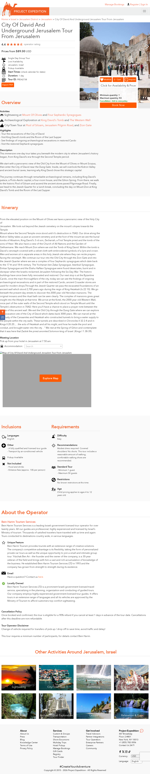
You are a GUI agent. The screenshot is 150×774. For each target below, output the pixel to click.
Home (5, 19)
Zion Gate (86, 125)
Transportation (60, 736)
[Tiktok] (129, 751)
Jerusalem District (29, 19)
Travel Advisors (93, 733)
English (135, 761)
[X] (123, 751)
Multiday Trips (59, 742)
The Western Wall (80, 120)
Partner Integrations (95, 736)
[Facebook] (120, 751)
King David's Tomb (52, 120)
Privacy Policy (26, 748)
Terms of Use (26, 745)
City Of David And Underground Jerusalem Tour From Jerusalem (89, 19)
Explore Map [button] (50, 378)
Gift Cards (57, 751)
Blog (22, 739)
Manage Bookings (61, 748)
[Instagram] (126, 751)
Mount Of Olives (32, 115)
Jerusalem (47, 19)
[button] (2, 312)
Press (22, 736)
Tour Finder (58, 757)
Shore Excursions (61, 739)
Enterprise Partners (94, 742)
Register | (135, 4)
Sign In (144, 4)
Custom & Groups (61, 733)
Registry (56, 754)
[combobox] (43, 346)
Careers (89, 745)
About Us (24, 733)
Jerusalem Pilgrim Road (59, 125)
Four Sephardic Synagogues (64, 115)
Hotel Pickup (59, 745)
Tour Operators (93, 739)
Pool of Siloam (35, 125)
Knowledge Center (29, 742)
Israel (14, 19)
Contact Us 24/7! (127, 745)
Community (91, 748)
